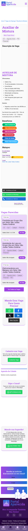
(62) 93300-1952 (15, 446)
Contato (10, 521)
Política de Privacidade (19, 521)
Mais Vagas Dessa (9, 35)
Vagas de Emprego (10, 21)
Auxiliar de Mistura (22, 21)
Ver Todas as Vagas (14, 289)
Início (2, 21)
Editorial (4, 521)
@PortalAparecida (15, 392)
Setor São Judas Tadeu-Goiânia (10, 162)
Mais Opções (14, 320)
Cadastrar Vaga (14, 360)
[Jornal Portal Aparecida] (8, 3)
